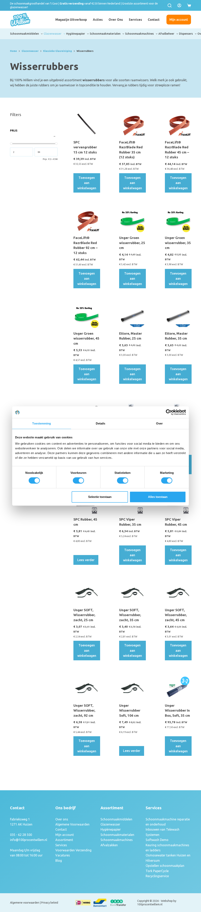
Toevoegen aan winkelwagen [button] (86, 183)
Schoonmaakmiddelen (24, 33)
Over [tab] (159, 423)
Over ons (116, 19)
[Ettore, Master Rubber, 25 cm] (132, 316)
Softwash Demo (157, 840)
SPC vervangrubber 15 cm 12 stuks (85, 147)
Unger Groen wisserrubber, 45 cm (86, 338)
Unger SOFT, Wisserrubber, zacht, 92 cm (84, 710)
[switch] (78, 480)
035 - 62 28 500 (21, 834)
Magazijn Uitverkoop (71, 19)
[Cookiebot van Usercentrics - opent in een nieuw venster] (169, 412)
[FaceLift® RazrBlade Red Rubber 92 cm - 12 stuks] (86, 220)
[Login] (179, 5)
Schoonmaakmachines (139, 33)
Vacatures (62, 855)
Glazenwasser (52, 33)
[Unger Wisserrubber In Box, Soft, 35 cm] (178, 688)
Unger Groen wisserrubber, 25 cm (132, 243)
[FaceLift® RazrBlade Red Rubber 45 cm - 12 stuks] (178, 125)
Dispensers (186, 33)
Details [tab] (100, 423)
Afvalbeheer (166, 33)
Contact (154, 19)
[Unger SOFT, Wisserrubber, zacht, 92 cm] (86, 688)
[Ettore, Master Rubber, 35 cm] (178, 316)
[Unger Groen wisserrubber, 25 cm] (132, 220)
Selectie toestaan (99, 496)
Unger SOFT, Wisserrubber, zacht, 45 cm (176, 615)
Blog (58, 860)
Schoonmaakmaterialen (105, 33)
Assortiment (64, 840)
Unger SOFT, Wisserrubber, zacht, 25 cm (84, 615)
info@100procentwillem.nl (28, 840)
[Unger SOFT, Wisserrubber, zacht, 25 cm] (86, 592)
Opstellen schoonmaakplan (165, 865)
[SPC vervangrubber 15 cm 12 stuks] (86, 125)
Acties (98, 19)
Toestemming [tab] (41, 423)
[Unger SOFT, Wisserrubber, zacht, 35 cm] (132, 592)
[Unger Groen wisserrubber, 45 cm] (86, 316)
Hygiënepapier (75, 33)
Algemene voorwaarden (24, 902)
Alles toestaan (157, 496)
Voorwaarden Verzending (73, 850)
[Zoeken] (170, 5)
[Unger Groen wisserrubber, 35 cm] (178, 220)
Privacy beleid (49, 902)
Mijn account (178, 19)
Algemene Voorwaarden (72, 824)
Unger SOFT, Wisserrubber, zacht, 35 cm (130, 615)
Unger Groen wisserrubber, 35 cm (178, 243)
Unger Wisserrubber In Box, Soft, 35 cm (177, 710)
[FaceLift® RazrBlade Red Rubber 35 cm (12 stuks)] (132, 125)
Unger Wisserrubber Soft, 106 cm (129, 710)
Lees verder (85, 560)
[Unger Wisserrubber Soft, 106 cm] (132, 688)
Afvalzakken (109, 845)
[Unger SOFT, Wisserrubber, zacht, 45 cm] (178, 592)
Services (135, 19)
